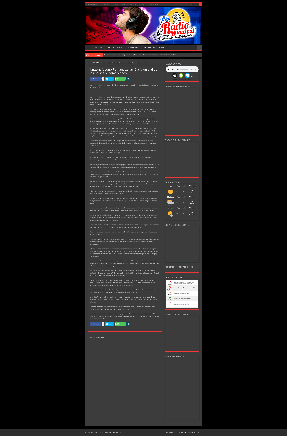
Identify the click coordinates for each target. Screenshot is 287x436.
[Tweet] (109, 79)
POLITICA (96, 63)
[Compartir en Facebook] (95, 79)
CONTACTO (162, 47)
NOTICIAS (98, 47)
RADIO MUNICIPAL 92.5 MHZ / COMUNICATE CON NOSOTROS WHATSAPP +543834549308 (130, 4)
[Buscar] (200, 4)
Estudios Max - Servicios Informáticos (190, 432)
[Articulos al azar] (199, 47)
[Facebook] (185, 4)
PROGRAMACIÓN (149, 47)
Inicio (89, 63)
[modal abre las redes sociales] (128, 79)
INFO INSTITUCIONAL (115, 47)
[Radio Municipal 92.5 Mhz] (143, 25)
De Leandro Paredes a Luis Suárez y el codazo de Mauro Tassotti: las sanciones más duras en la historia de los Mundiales (140, 55)
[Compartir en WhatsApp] (120, 79)
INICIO (89, 47)
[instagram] (187, 4)
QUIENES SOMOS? (134, 47)
